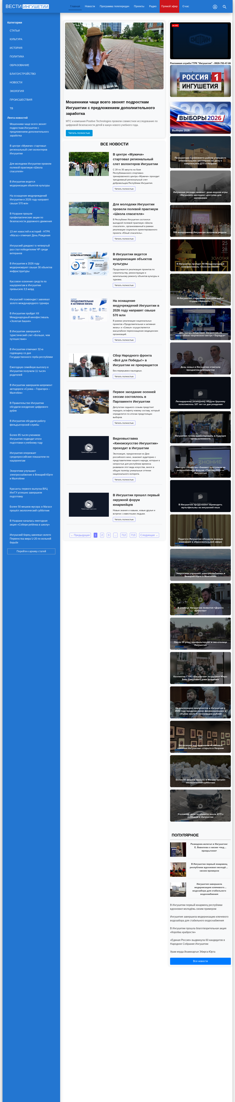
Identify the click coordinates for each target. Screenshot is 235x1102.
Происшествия (21, 99)
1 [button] (95, 535)
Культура (16, 39)
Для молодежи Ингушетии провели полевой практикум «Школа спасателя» (30, 167)
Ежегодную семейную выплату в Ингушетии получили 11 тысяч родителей (29, 371)
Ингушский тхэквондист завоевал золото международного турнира (30, 301)
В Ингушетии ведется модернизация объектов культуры (30, 183)
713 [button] (133, 535)
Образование (19, 65)
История (16, 48)
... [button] (115, 535)
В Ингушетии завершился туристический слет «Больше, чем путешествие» (30, 335)
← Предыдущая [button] (80, 535)
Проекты (139, 6)
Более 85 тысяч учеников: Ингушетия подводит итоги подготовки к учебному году (26, 439)
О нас (185, 6)
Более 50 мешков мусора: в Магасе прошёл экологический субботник (31, 508)
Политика (17, 56)
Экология (17, 91)
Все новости (200, 961)
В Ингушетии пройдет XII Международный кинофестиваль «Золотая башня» (29, 317)
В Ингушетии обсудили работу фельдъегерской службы (28, 423)
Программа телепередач (114, 6)
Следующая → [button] (149, 535)
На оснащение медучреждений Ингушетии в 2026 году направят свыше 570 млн (29, 199)
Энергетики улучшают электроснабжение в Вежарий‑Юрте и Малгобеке (31, 474)
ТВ (11, 108)
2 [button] (102, 535)
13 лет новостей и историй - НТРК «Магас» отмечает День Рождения (30, 233)
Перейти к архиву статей (31, 551)
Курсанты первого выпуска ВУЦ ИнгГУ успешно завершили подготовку (29, 492)
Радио (153, 6)
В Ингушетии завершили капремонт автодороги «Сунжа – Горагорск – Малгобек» (31, 389)
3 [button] (108, 535)
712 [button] (123, 535)
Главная (75, 6)
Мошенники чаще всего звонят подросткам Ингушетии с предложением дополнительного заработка (29, 130)
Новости (90, 6)
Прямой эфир (169, 6)
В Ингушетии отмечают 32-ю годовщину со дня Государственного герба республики (31, 353)
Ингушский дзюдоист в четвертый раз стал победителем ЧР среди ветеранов (30, 249)
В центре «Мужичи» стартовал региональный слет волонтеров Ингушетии (28, 149)
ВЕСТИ (27, 6)
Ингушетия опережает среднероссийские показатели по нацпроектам (29, 457)
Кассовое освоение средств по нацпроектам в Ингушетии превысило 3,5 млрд (28, 285)
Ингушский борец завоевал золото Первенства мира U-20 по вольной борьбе (30, 538)
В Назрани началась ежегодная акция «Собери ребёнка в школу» (30, 522)
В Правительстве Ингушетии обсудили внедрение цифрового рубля (29, 407)
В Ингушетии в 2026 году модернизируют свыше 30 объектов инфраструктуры (31, 267)
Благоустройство (23, 73)
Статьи (15, 30)
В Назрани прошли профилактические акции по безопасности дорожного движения (31, 217)
